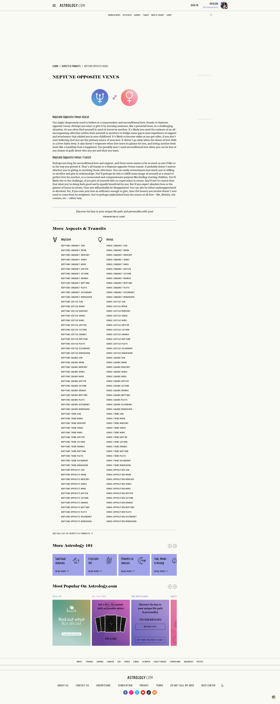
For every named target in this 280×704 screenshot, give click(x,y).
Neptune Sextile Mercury (74, 311)
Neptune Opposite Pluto (74, 512)
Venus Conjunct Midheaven (120, 297)
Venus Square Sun (115, 358)
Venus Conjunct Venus (118, 260)
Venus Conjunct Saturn (118, 274)
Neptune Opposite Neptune (75, 507)
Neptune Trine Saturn (73, 442)
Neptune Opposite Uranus (74, 503)
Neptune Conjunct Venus (74, 260)
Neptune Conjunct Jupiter (74, 269)
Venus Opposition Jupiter (119, 493)
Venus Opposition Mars (118, 489)
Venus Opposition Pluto (119, 512)
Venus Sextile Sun (116, 302)
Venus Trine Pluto (116, 456)
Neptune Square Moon (72, 362)
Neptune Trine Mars (72, 432)
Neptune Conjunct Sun (73, 246)
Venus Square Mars (116, 376)
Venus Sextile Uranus (117, 334)
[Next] (175, 546)
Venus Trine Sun (115, 414)
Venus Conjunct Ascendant (120, 292)
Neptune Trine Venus (72, 428)
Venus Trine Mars (115, 432)
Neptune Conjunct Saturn (75, 274)
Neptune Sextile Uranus (74, 334)
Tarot (146, 15)
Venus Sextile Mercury (118, 311)
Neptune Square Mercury (74, 367)
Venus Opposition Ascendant (121, 517)
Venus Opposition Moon (118, 474)
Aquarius (188, 662)
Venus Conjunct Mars (117, 264)
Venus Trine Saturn (116, 442)
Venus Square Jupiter (117, 381)
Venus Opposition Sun (117, 470)
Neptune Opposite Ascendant (76, 517)
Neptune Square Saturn (73, 386)
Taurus (89, 662)
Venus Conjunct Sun (116, 246)
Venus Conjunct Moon (117, 250)
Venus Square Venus (116, 372)
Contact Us (82, 685)
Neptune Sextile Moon (73, 306)
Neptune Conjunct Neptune (75, 283)
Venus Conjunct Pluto (118, 288)
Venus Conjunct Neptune (119, 283)
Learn (55, 66)
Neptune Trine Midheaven (74, 465)
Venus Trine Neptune (117, 451)
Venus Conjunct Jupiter (118, 269)
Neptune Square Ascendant (75, 404)
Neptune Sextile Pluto (73, 344)
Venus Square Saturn (117, 386)
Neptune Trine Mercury (73, 423)
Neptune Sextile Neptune (74, 339)
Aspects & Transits (71, 66)
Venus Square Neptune (118, 395)
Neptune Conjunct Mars (73, 264)
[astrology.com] (72, 5)
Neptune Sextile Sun (72, 302)
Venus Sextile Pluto (117, 344)
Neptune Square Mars (72, 376)
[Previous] (170, 546)
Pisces (200, 662)
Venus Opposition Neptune (120, 507)
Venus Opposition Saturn (119, 498)
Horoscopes (114, 15)
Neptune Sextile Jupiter (74, 325)
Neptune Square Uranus (73, 390)
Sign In (195, 5)
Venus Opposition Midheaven (121, 521)
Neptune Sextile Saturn (74, 330)
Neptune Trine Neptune (73, 451)
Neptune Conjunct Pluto (74, 288)
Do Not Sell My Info (182, 685)
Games (137, 15)
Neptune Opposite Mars (73, 489)
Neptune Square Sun (72, 358)
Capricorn (175, 662)
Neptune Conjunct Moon (73, 250)
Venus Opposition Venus (119, 484)
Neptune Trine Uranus (73, 446)
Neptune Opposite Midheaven (76, 521)
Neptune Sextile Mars (72, 320)
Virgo (127, 662)
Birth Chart (158, 15)
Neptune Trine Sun (71, 414)
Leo (119, 662)
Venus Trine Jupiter (116, 437)
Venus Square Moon (116, 362)
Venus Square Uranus (117, 390)
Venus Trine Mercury (117, 423)
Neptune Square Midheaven (75, 409)
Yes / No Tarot (99, 596)
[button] (222, 685)
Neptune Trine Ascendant (75, 460)
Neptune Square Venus (73, 372)
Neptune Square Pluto (73, 400)
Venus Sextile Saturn (117, 330)
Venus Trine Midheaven (118, 465)
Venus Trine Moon (115, 418)
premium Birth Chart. (114, 217)
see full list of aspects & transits (71, 533)
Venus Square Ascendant (119, 404)
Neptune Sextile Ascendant (75, 348)
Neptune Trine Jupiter (73, 437)
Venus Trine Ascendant (118, 460)
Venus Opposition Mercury (120, 479)
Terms (159, 685)
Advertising (103, 685)
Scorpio (146, 662)
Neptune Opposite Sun (73, 470)
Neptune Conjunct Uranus (75, 278)
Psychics (127, 15)
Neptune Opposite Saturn (75, 498)
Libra (136, 662)
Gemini (100, 662)
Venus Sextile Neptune (118, 339)
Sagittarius (160, 662)
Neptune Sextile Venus (73, 316)
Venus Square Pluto (116, 400)
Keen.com (57, 596)
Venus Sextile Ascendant (119, 348)
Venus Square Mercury (118, 367)
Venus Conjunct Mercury (119, 255)
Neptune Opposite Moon (73, 474)
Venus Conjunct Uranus (118, 278)
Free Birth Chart (139, 596)
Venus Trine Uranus (116, 446)
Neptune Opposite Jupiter (74, 493)
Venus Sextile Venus (117, 316)
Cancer (110, 662)
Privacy (144, 685)
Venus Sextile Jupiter (117, 325)
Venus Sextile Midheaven (119, 353)
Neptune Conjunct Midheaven (76, 297)
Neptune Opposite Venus (74, 484)
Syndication (125, 685)
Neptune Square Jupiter (73, 381)
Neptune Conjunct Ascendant (76, 292)
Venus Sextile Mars (116, 320)
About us (63, 685)
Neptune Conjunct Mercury (75, 255)
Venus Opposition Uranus (119, 503)
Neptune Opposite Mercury (75, 479)
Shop (169, 15)
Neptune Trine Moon (72, 418)
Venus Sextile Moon (116, 306)
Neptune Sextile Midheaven (75, 353)
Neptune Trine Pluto (72, 456)
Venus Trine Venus (116, 428)
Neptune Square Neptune (74, 395)
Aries (79, 662)
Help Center (208, 685)
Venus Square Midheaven (119, 409)
